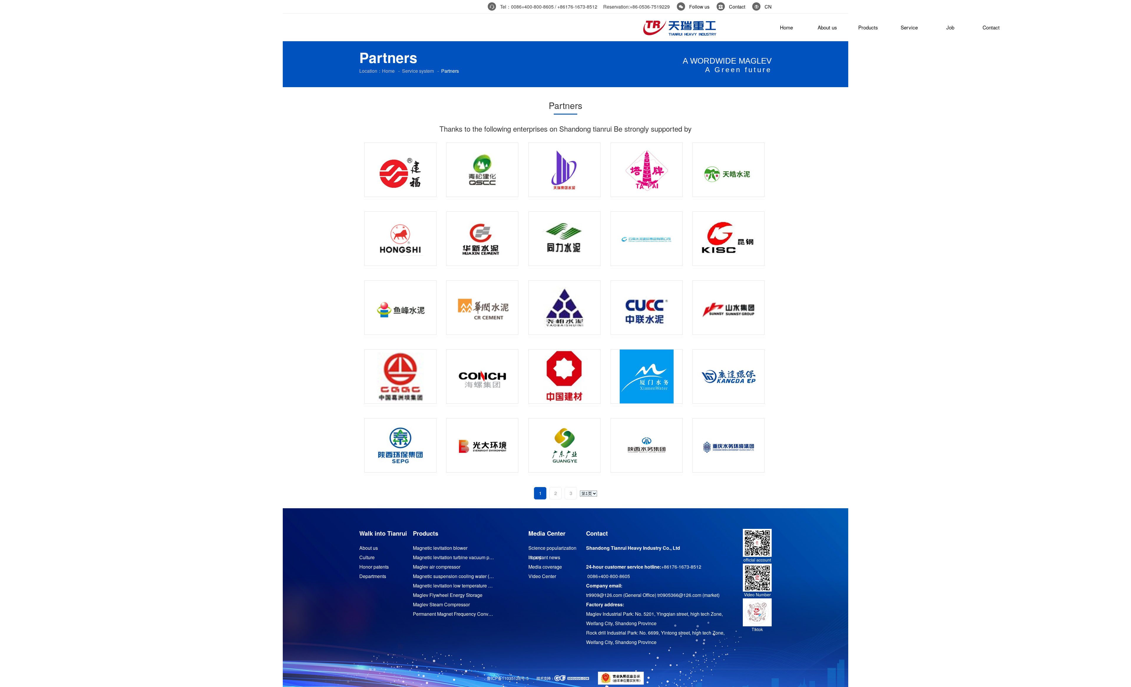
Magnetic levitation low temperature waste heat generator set (454, 585)
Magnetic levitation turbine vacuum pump (454, 557)
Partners (450, 70)
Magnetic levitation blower (440, 547)
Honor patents (374, 566)
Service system (418, 70)
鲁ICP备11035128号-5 (508, 678)
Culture (367, 557)
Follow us (699, 6)
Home (388, 70)
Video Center (542, 576)
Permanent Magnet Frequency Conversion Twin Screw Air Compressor (454, 613)
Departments (372, 576)
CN (768, 6)
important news (544, 557)
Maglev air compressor (436, 566)
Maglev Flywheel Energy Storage (447, 595)
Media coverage (545, 566)
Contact (737, 6)
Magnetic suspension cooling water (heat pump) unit (454, 576)
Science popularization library (552, 548)
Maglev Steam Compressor (441, 604)
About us (368, 547)
